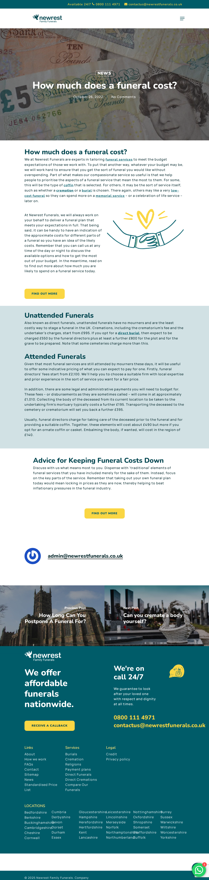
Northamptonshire (122, 832)
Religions (73, 764)
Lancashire (88, 837)
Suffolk (139, 837)
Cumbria (59, 812)
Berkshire (32, 817)
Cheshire (32, 832)
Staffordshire (145, 832)
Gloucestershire (93, 812)
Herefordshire (91, 822)
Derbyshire (61, 817)
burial (87, 190)
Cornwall (32, 838)
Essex (56, 837)
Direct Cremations (81, 779)
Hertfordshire (90, 827)
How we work (35, 759)
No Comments (123, 97)
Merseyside (116, 822)
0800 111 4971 (134, 717)
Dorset (57, 827)
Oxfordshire (143, 817)
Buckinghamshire (39, 822)
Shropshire (142, 822)
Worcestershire (173, 832)
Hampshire (88, 817)
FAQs (28, 764)
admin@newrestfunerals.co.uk (85, 555)
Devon (57, 822)
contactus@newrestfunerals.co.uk (160, 725)
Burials (71, 754)
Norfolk (112, 827)
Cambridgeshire (38, 827)
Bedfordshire (35, 812)
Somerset (141, 827)
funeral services (119, 159)
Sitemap (31, 774)
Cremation (74, 759)
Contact (31, 769)
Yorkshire (168, 837)
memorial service (110, 196)
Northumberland (120, 837)
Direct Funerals (78, 774)
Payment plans (78, 769)
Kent (83, 832)
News (104, 73)
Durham (58, 832)
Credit (111, 754)
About (29, 754)
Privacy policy (118, 759)
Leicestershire (118, 812)
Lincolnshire (116, 817)
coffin (68, 185)
